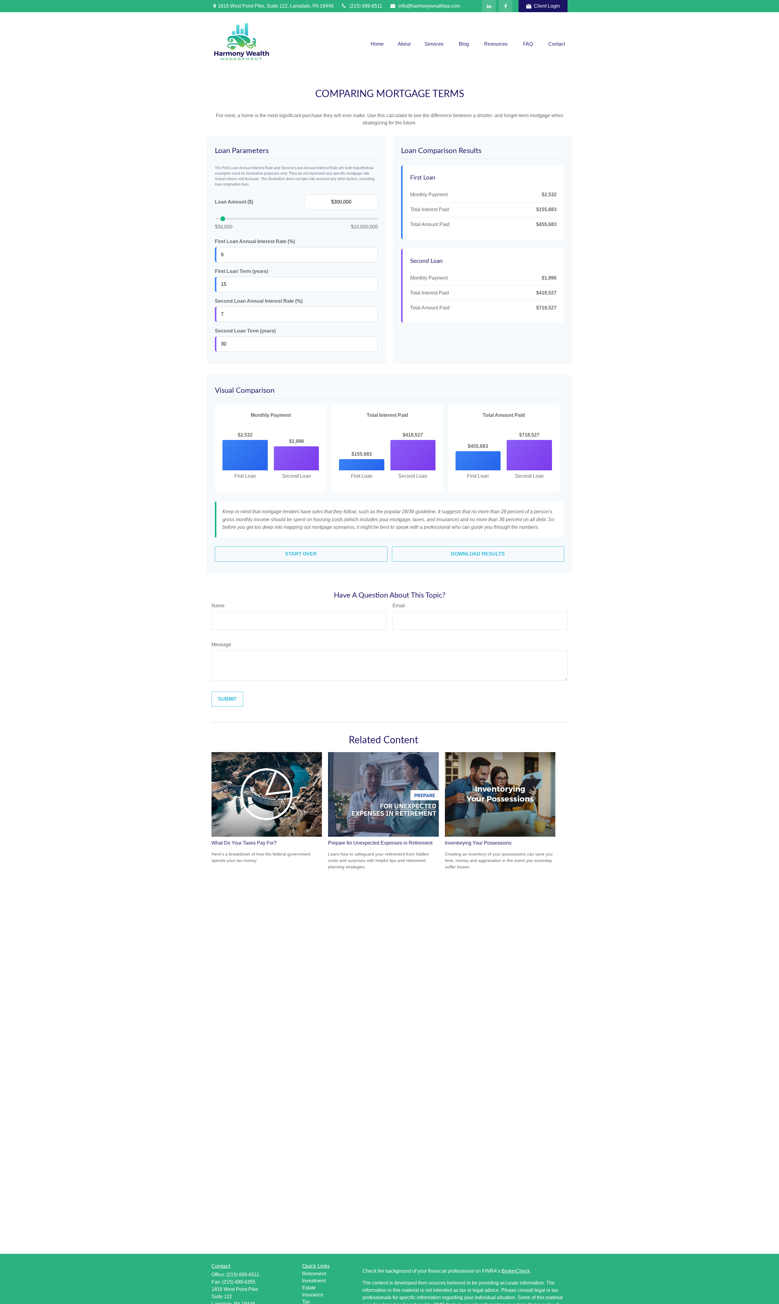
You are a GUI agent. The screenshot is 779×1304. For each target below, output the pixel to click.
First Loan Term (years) (241, 271)
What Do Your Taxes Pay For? (244, 843)
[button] (377, 44)
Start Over (301, 553)
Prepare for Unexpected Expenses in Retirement (380, 843)
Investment (314, 1280)
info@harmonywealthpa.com (429, 6)
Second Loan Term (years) (245, 330)
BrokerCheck (515, 1271)
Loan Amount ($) (234, 201)
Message (221, 644)
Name (218, 605)
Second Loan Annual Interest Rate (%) (258, 301)
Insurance (312, 1294)
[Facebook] (505, 6)
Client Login (547, 6)
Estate (309, 1287)
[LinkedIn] (489, 6)
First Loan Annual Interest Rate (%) (255, 241)
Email (399, 605)
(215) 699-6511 (365, 6)
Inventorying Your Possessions (478, 843)
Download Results (478, 553)
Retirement (314, 1273)
